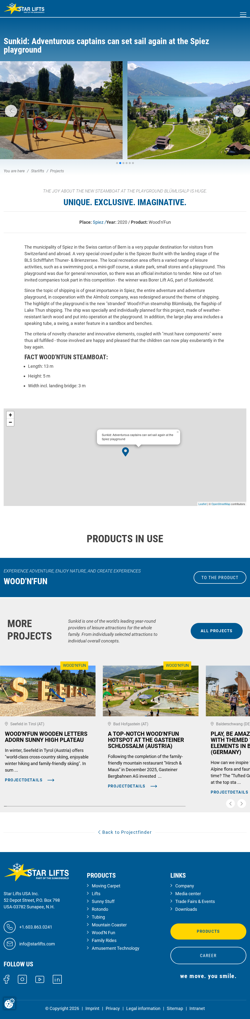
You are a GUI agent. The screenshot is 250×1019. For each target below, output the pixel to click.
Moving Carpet (106, 885)
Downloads (186, 909)
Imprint (92, 1008)
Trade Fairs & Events (195, 901)
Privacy (113, 1008)
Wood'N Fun (103, 932)
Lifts (96, 893)
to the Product (220, 577)
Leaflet (202, 504)
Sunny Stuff (103, 901)
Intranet (197, 1008)
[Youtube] (39, 978)
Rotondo (100, 909)
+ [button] (10, 415)
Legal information (143, 1008)
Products (208, 931)
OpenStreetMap (220, 504)
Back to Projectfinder (126, 832)
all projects (217, 631)
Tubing (98, 917)
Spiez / (99, 222)
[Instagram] (22, 978)
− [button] (10, 422)
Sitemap (175, 1008)
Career (208, 955)
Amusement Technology (115, 948)
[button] (11, 111)
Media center (188, 893)
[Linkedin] (57, 978)
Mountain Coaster (109, 924)
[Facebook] (6, 978)
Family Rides (104, 940)
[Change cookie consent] (9, 1003)
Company (184, 885)
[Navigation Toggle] (243, 14)
